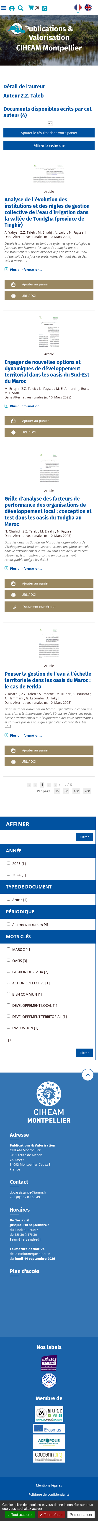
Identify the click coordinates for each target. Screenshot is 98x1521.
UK (87, 6)
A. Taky (51, 698)
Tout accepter (21, 1515)
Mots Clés (18, 936)
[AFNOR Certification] (49, 1363)
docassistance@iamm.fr (28, 1192)
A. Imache (46, 694)
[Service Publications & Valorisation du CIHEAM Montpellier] (16, 28)
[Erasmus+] (49, 1428)
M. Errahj (45, 232)
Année (13, 851)
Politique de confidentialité (49, 1494)
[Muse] (49, 1414)
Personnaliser (81, 1515)
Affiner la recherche (49, 145)
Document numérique (39, 606)
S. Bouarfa (81, 694)
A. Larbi (60, 232)
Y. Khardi (11, 694)
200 (87, 791)
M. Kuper (64, 694)
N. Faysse (76, 232)
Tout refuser (53, 1515)
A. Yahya (11, 232)
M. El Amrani (66, 388)
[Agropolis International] (49, 1441)
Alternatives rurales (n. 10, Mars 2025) (42, 237)
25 (57, 791)
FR (76, 6)
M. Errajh (12, 388)
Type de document (29, 887)
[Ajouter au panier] (13, 284)
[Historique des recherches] (44, 7)
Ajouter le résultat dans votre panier (49, 132)
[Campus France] (49, 1380)
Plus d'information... (26, 269)
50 (66, 791)
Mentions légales (49, 1485)
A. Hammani (14, 698)
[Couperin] (49, 1457)
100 (76, 791)
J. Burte (84, 388)
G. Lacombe (35, 698)
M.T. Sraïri (12, 393)
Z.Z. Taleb (27, 232)
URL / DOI (29, 295)
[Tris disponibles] (50, 123)
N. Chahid (12, 531)
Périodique (20, 912)
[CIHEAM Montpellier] (49, 1102)
